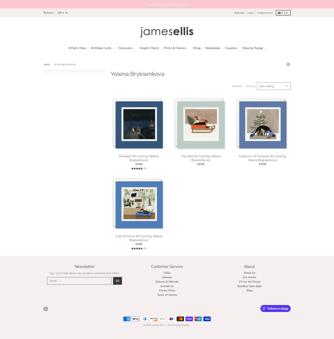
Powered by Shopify (178, 325)
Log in (250, 12)
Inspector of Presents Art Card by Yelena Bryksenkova (262, 158)
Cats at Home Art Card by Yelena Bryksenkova (138, 238)
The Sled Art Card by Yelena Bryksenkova (201, 158)
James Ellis (158, 325)
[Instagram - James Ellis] (288, 64)
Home (46, 64)
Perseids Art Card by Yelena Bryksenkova (138, 158)
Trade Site (239, 12)
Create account (265, 12)
